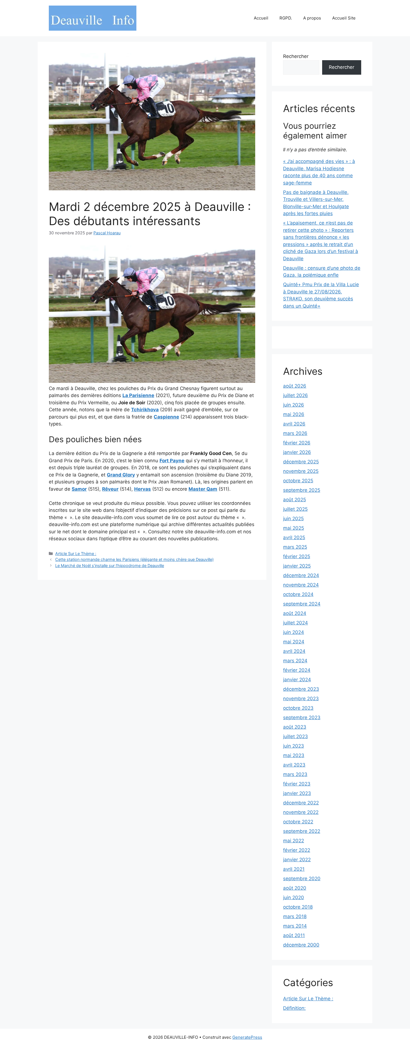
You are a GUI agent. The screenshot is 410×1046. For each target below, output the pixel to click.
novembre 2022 (301, 812)
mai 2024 (293, 641)
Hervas (142, 489)
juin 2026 (293, 405)
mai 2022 (293, 840)
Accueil (261, 18)
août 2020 (294, 888)
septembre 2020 (301, 878)
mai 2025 (293, 528)
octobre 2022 (298, 821)
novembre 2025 (301, 471)
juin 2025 (293, 518)
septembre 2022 (301, 831)
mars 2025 (295, 547)
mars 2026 (295, 433)
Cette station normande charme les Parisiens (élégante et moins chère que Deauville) (134, 559)
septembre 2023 (301, 717)
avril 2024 (294, 651)
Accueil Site (344, 18)
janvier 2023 (297, 793)
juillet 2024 (295, 623)
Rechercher (295, 56)
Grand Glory (121, 475)
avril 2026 (294, 424)
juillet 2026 (295, 395)
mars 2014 (295, 926)
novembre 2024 (301, 585)
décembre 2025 (301, 461)
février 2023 (296, 784)
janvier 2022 (297, 859)
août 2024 (294, 613)
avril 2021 (294, 869)
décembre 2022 (301, 803)
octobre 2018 (298, 907)
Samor (79, 489)
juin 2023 (293, 746)
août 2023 (294, 727)
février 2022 (296, 850)
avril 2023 (294, 765)
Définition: (294, 1008)
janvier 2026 (297, 452)
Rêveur (110, 489)
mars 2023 (295, 774)
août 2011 (294, 935)
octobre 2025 (298, 480)
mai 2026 (293, 414)
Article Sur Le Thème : (75, 553)
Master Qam (203, 489)
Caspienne (166, 417)
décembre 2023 (301, 689)
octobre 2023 (298, 708)
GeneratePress (247, 1037)
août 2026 (294, 386)
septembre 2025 (301, 490)
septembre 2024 (301, 604)
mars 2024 (295, 660)
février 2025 (296, 556)
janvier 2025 (297, 566)
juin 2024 (293, 632)
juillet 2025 (295, 509)
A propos (312, 18)
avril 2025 (294, 537)
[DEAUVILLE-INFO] (92, 18)
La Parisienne (138, 395)
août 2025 (294, 499)
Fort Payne (172, 460)
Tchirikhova (145, 409)
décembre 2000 (301, 945)
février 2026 (296, 443)
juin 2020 (293, 897)
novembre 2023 (301, 698)
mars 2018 (295, 916)
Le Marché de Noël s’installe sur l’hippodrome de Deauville (109, 565)
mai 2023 (293, 755)
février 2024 (296, 670)
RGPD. (285, 18)
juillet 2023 (295, 736)
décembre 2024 (301, 575)
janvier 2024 (297, 679)
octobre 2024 (298, 594)
